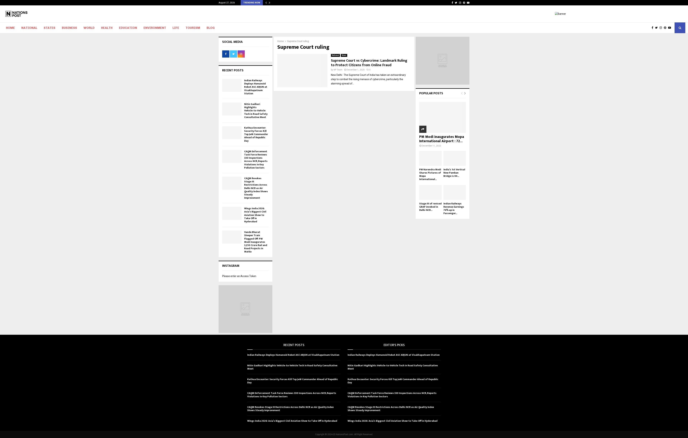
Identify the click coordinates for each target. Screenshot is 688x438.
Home (10, 28)
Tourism (193, 28)
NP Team (338, 69)
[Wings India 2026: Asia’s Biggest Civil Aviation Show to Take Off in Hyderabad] (232, 213)
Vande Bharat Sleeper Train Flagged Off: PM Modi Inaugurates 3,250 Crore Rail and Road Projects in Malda (255, 242)
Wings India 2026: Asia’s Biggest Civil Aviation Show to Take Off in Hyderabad (255, 215)
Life (176, 28)
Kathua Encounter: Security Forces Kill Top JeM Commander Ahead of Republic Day (256, 134)
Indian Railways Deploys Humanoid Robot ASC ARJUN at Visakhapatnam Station (255, 87)
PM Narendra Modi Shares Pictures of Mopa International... (430, 174)
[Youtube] (670, 28)
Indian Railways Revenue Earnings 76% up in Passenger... (453, 208)
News (344, 55)
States (49, 28)
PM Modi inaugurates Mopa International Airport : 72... (441, 139)
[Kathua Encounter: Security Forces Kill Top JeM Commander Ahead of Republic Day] (232, 132)
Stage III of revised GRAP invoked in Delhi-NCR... (430, 207)
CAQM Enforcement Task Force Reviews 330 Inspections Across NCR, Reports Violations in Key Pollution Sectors (255, 159)
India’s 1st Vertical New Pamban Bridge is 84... (454, 172)
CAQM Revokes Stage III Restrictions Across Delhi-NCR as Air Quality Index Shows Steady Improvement (256, 188)
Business (69, 28)
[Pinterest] (666, 28)
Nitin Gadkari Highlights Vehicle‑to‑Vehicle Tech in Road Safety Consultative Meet (255, 110)
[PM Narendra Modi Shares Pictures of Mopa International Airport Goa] (430, 158)
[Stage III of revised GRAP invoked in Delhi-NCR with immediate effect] (430, 192)
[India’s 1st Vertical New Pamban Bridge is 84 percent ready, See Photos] (454, 158)
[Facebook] (653, 28)
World (89, 28)
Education (128, 28)
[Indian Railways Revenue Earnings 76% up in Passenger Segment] (454, 192)
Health (107, 28)
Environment (155, 28)
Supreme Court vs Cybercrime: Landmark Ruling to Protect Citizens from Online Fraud (369, 63)
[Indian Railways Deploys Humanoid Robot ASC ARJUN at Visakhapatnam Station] (232, 85)
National (29, 28)
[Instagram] (662, 28)
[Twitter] (657, 28)
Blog (211, 28)
